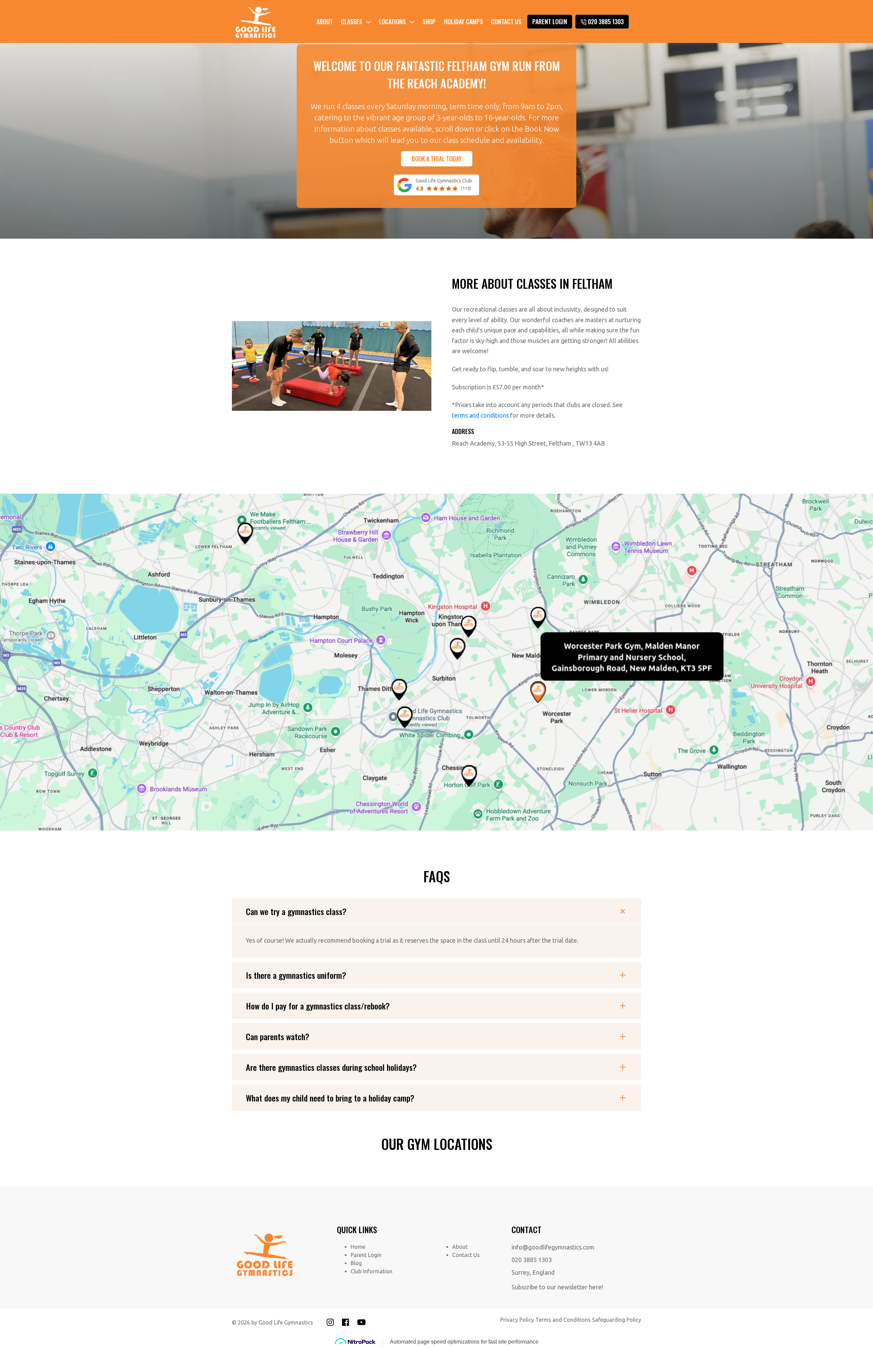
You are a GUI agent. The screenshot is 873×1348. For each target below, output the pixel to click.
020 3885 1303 (606, 21)
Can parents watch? (277, 1036)
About (324, 21)
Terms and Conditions (563, 1320)
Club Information (372, 1271)
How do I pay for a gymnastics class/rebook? (318, 1006)
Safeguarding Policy (616, 1320)
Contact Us (506, 21)
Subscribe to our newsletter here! (557, 1287)
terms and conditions (480, 415)
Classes (351, 21)
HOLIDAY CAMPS (463, 21)
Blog (356, 1263)
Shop (429, 21)
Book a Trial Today (437, 158)
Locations (392, 21)
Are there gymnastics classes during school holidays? (331, 1067)
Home (358, 1247)
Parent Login (549, 21)
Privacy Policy (517, 1320)
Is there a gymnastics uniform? (296, 975)
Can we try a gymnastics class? (296, 911)
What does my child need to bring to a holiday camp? (330, 1098)
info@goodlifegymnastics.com (553, 1247)
